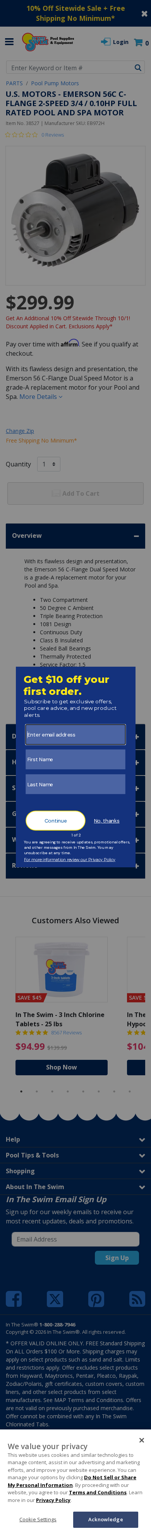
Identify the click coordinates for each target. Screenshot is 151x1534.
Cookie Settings (38, 1519)
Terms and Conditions (98, 1492)
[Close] (141, 1440)
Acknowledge (105, 1519)
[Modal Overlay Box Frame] (76, 767)
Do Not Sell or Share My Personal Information (72, 1481)
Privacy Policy (53, 1500)
